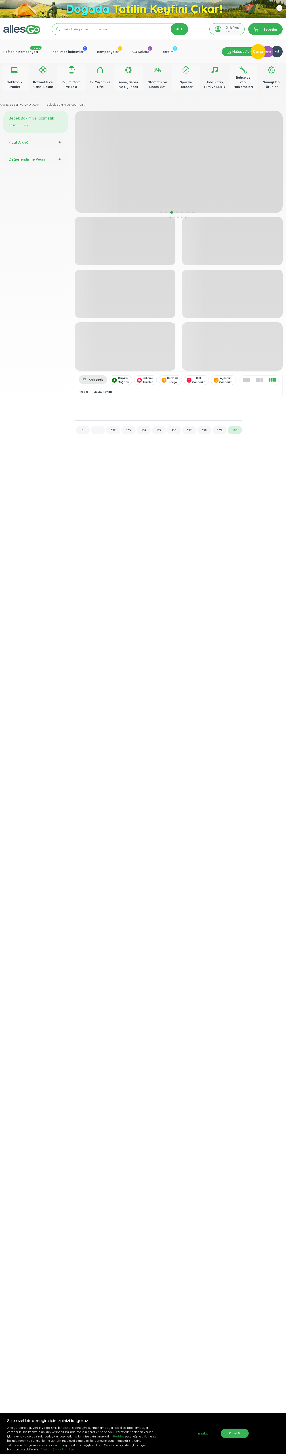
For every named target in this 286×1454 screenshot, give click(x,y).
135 (159, 430)
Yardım (168, 52)
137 (189, 430)
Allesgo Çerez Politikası (58, 1449)
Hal (277, 51)
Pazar (267, 51)
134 (144, 430)
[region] (143, 1433)
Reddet (118, 1436)
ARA (179, 29)
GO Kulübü (140, 52)
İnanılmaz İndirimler (68, 52)
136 (174, 430)
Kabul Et (234, 1433)
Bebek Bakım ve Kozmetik (65, 105)
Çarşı (258, 51)
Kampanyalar (108, 52)
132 (113, 430)
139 (219, 430)
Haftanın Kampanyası (20, 52)
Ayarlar (203, 1433)
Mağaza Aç (240, 52)
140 (235, 430)
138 (204, 430)
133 (128, 430)
